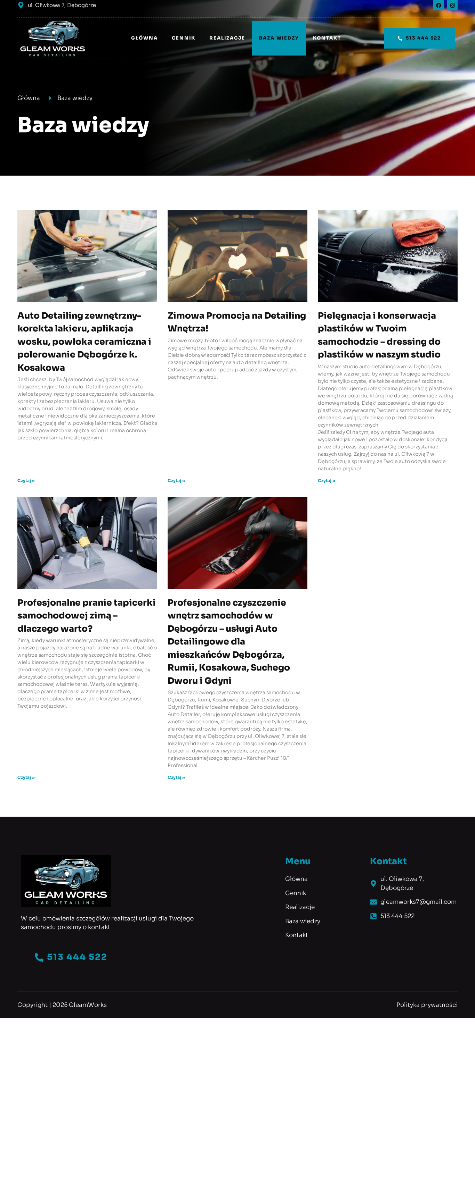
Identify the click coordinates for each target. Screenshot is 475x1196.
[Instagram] (452, 5)
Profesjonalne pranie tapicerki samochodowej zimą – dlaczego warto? (86, 615)
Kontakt (327, 38)
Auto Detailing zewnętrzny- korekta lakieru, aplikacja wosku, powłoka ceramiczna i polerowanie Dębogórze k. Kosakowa (84, 341)
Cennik (183, 38)
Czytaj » (26, 480)
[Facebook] (438, 5)
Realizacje (227, 38)
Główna (144, 38)
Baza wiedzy (279, 38)
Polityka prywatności (427, 1005)
